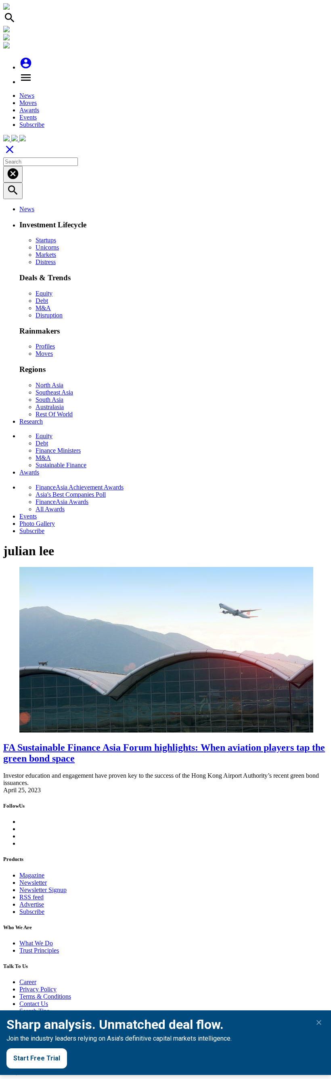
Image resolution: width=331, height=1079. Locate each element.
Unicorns (47, 247)
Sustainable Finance (61, 465)
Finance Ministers (58, 450)
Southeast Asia (54, 392)
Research (31, 421)
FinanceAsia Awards (62, 501)
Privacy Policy (38, 989)
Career (27, 981)
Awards (29, 110)
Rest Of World (54, 414)
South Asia (49, 399)
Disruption (49, 315)
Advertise (31, 904)
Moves (28, 102)
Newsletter (33, 882)
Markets (46, 254)
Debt (42, 300)
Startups (46, 240)
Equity (44, 293)
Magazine (31, 875)
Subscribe (31, 124)
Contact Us (33, 1003)
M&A (43, 307)
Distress (46, 261)
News (26, 95)
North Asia (49, 385)
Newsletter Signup (43, 889)
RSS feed (31, 897)
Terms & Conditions (45, 996)
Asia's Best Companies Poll (71, 494)
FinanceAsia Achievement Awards (80, 487)
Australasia (50, 406)
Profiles (45, 346)
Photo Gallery (37, 523)
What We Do (36, 943)
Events (28, 117)
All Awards (50, 509)
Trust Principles (39, 950)
